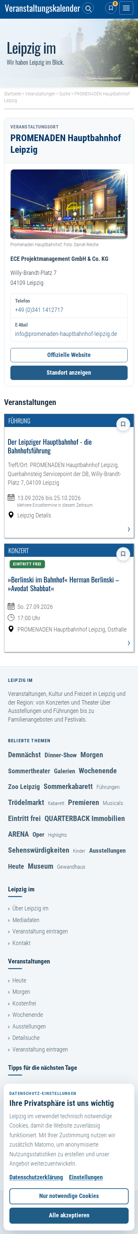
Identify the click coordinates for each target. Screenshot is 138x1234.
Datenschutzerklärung (36, 1177)
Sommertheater (29, 771)
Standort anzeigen (69, 372)
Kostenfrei (24, 1003)
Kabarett (56, 803)
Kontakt (21, 943)
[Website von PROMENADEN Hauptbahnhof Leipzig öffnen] (68, 204)
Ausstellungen (107, 850)
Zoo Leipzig (24, 787)
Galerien (64, 771)
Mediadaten (26, 920)
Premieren (83, 802)
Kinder (79, 851)
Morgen (91, 754)
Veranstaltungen (40, 93)
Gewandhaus (71, 866)
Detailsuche (26, 1038)
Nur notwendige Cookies (69, 1196)
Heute (16, 866)
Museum (40, 866)
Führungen (108, 787)
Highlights (57, 835)
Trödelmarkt (26, 802)
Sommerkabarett (68, 786)
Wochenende (98, 770)
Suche (64, 93)
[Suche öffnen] (88, 8)
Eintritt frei (24, 818)
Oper (38, 834)
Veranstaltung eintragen (40, 931)
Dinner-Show (61, 755)
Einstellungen (86, 1177)
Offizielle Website (69, 355)
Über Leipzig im (30, 908)
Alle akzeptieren (69, 1215)
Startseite (12, 93)
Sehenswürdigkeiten (38, 850)
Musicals (113, 803)
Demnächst (24, 754)
